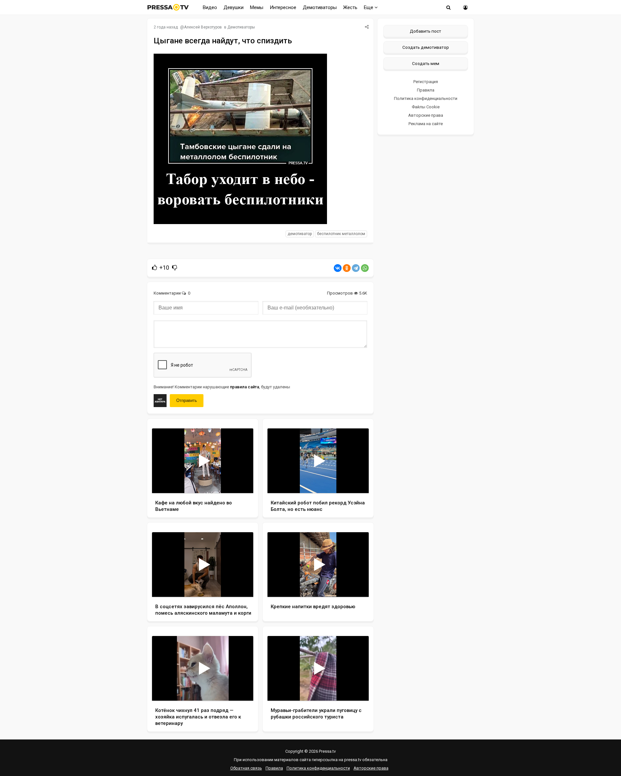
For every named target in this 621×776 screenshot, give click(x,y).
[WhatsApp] (365, 268)
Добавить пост (425, 31)
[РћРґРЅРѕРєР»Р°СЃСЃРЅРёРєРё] (347, 268)
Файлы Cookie (426, 106)
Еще (369, 7)
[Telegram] (356, 268)
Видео (210, 7)
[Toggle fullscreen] (241, 482)
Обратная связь (246, 768)
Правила (425, 90)
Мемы (256, 7)
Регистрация (425, 81)
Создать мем (425, 63)
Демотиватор (300, 234)
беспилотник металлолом (341, 234)
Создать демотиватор (425, 47)
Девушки (233, 7)
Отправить (186, 400)
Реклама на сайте (426, 123)
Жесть (350, 7)
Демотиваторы (320, 7)
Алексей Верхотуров (203, 27)
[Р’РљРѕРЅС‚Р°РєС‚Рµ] (338, 268)
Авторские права (425, 115)
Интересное (283, 7)
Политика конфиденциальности (425, 98)
